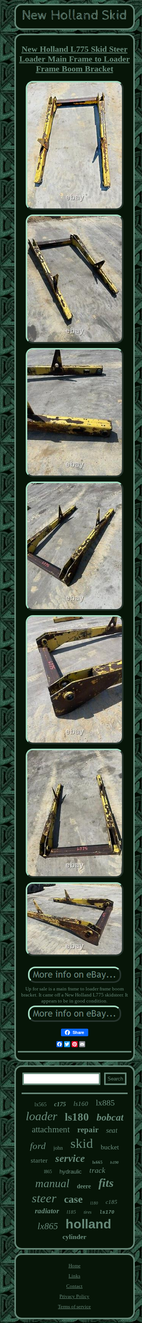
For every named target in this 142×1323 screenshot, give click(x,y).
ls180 (77, 1117)
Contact (74, 1286)
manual (52, 1183)
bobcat (110, 1117)
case (73, 1199)
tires (88, 1212)
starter (39, 1160)
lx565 (40, 1104)
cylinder (74, 1237)
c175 (60, 1104)
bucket (110, 1147)
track (97, 1170)
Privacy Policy (74, 1296)
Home (75, 1266)
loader (41, 1116)
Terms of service (74, 1306)
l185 (71, 1212)
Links (74, 1276)
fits (106, 1182)
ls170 (106, 1212)
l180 (94, 1203)
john (58, 1148)
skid (81, 1143)
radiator (47, 1211)
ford (38, 1146)
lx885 (105, 1102)
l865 (48, 1171)
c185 (111, 1202)
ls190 (114, 1162)
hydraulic (70, 1171)
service (70, 1158)
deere (84, 1186)
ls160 (80, 1103)
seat (111, 1130)
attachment (51, 1129)
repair (87, 1129)
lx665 (97, 1162)
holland (88, 1224)
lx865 (47, 1226)
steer (44, 1198)
